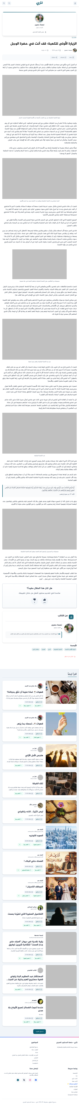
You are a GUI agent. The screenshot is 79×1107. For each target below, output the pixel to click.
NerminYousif (38, 936)
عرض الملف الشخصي (38, 32)
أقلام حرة (74, 37)
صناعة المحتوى (25, 870)
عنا (76, 1076)
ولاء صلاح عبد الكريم (31, 686)
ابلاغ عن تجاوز (69, 656)
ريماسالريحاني (32, 907)
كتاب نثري (74, 1079)
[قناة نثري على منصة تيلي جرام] (18, 1080)
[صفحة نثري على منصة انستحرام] (30, 1080)
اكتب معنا (74, 1081)
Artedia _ (34, 1001)
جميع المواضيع (34, 1047)
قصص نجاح (25, 896)
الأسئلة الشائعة (73, 1087)
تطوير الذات (37, 737)
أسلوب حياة (26, 706)
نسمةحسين (39, 25)
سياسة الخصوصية (72, 1095)
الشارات (75, 1089)
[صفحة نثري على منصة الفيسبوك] (36, 1080)
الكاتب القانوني (32, 970)
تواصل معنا (74, 1092)
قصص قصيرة (37, 845)
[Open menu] (4, 3)
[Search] (9, 3)
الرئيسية (75, 1073)
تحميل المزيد (40, 1031)
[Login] (75, 3)
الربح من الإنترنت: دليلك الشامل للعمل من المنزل (25, 1055)
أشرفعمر (40, 830)
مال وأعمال (35, 1061)
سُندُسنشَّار (33, 805)
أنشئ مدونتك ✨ (72, 1084)
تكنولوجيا (35, 1063)
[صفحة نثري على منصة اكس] (24, 1080)
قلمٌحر (34, 749)
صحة (36, 1052)
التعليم (36, 1058)
